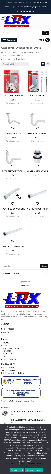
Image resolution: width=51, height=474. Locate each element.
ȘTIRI (3, 356)
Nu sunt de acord (34, 470)
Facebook (5, 332)
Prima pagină (6, 52)
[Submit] (45, 33)
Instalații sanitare (19, 52)
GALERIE (7, 351)
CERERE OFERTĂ (8, 359)
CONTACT (7, 354)
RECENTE (5, 346)
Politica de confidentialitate (12, 373)
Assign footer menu (25, 282)
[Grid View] (43, 64)
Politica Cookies (12, 463)
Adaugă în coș (14, 103)
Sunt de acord (17, 470)
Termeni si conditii (8, 370)
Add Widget (25, 286)
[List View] (48, 64)
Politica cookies (7, 367)
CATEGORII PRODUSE (12, 348)
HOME (6, 343)
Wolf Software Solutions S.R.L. (21, 401)
